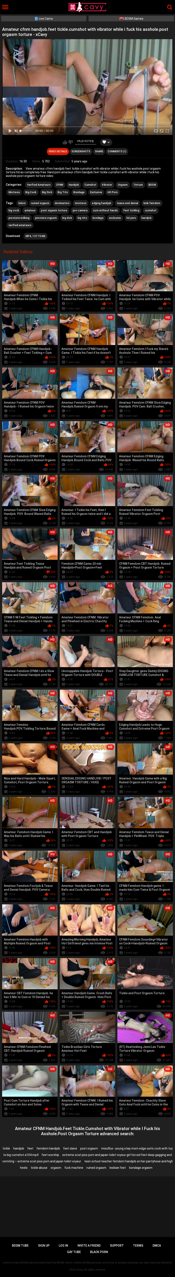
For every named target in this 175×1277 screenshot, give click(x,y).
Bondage (79, 192)
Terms (138, 1245)
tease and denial (127, 203)
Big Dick (47, 192)
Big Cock (30, 192)
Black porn (99, 1252)
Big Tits (63, 192)
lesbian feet (117, 1167)
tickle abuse (39, 1167)
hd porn (131, 217)
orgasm (56, 1167)
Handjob (74, 184)
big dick (67, 217)
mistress (80, 203)
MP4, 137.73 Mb (35, 236)
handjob (146, 217)
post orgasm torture (54, 210)
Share (99, 151)
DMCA (157, 1245)
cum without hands (105, 210)
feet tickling (131, 210)
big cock (14, 210)
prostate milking (19, 217)
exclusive (115, 217)
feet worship (50, 1155)
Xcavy (79, 1269)
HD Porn (113, 192)
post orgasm (89, 1148)
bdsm (22, 203)
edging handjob (101, 203)
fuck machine (73, 1167)
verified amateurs (20, 225)
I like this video (65, 142)
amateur (30, 210)
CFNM (59, 184)
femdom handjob (48, 1148)
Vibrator (107, 184)
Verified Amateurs (39, 184)
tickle (6, 1148)
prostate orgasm (46, 217)
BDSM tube (20, 1245)
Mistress (14, 192)
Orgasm (123, 184)
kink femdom (152, 203)
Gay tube (74, 1252)
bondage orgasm (140, 1167)
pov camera (80, 210)
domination (62, 203)
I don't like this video (70, 142)
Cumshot (90, 184)
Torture (138, 184)
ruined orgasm (40, 203)
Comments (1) (117, 151)
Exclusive (96, 192)
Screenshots (80, 151)
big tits (82, 217)
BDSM (152, 184)
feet (30, 1148)
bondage (98, 217)
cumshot (150, 210)
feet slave (70, 1148)
